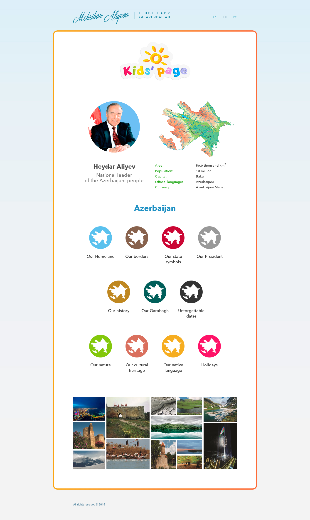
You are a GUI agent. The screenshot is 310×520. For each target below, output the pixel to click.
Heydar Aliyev (114, 166)
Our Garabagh (155, 310)
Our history (118, 310)
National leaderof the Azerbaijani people (114, 178)
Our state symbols (173, 259)
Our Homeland (101, 256)
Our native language (173, 367)
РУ (235, 17)
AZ (214, 17)
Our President (210, 256)
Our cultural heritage (137, 367)
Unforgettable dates (191, 313)
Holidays (209, 364)
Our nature (100, 364)
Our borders (136, 256)
